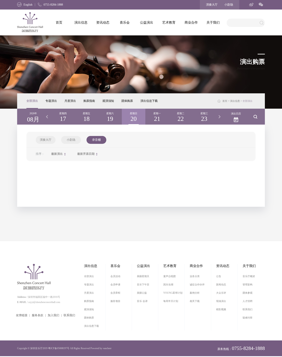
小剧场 (228, 4)
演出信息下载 (149, 100)
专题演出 (51, 100)
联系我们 (69, 315)
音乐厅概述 (249, 276)
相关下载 (195, 301)
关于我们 (213, 22)
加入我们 (53, 315)
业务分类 (195, 276)
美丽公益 (142, 292)
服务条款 (37, 315)
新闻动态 (221, 284)
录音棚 (96, 139)
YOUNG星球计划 (172, 292)
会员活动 (115, 276)
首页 (59, 22)
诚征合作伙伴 (197, 284)
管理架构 (247, 284)
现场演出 (221, 301)
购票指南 (89, 100)
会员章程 (115, 292)
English (28, 4)
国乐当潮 (168, 284)
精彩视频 (221, 309)
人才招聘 (247, 301)
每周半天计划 (170, 301)
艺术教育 (168, 22)
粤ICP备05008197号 (58, 348)
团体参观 (247, 292)
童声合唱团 (169, 276)
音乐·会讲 (142, 301)
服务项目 (115, 301)
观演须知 (108, 100)
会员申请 (115, 284)
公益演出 (146, 22)
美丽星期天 (143, 276)
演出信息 (81, 22)
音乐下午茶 (143, 284)
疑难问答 (247, 317)
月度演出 (70, 100)
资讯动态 (102, 22)
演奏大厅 (212, 4)
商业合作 (191, 22)
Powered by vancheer (100, 348)
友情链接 (21, 315)
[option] (63, 117)
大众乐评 (221, 292)
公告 (218, 276)
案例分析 (195, 292)
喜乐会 (125, 22)
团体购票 (127, 100)
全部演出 (32, 100)
